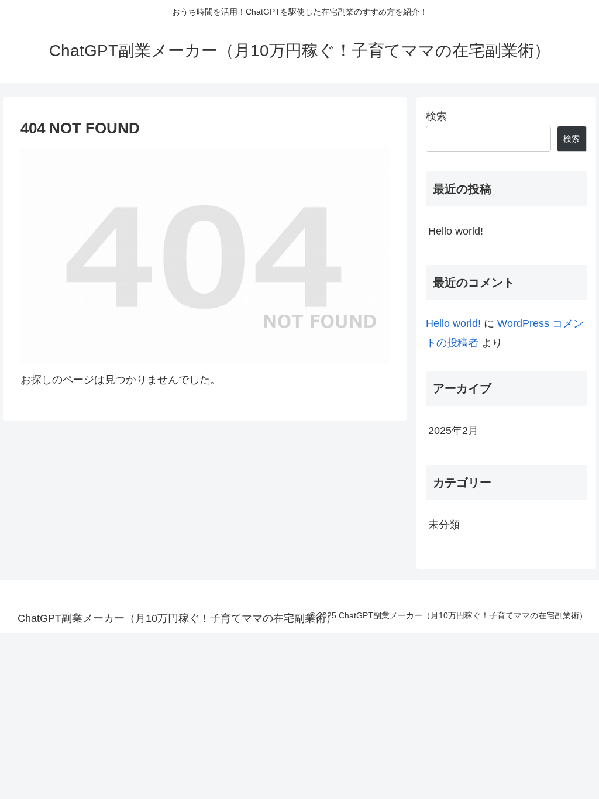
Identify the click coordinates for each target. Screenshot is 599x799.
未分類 (444, 525)
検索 (436, 116)
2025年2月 (453, 430)
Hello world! (455, 231)
